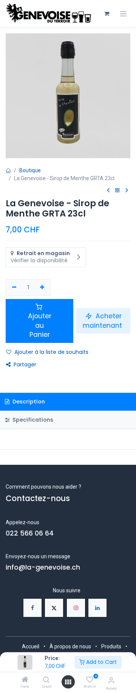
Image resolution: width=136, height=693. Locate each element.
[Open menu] (68, 682)
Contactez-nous (38, 498)
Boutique (30, 170)
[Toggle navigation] (123, 14)
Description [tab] (28, 401)
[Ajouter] (42, 287)
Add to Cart (101, 662)
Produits (111, 646)
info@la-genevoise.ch (43, 567)
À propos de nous (70, 646)
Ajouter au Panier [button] (39, 325)
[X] (54, 608)
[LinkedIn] (97, 608)
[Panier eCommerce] (106, 13)
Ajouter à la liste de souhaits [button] (51, 352)
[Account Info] (111, 680)
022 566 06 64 (30, 533)
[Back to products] (117, 191)
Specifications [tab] (32, 420)
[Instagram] (76, 608)
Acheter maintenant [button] (103, 320)
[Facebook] (32, 608)
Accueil (30, 646)
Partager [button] (25, 364)
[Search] (46, 680)
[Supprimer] (14, 287)
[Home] (25, 680)
